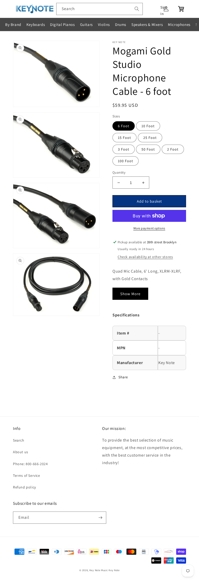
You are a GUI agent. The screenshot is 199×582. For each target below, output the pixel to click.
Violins (104, 24)
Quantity (118, 172)
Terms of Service (26, 475)
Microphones (179, 24)
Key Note (114, 570)
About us (20, 452)
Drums (120, 24)
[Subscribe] (100, 518)
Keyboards (35, 24)
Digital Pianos (62, 24)
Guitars (86, 24)
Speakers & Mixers (147, 24)
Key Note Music (98, 570)
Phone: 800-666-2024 (30, 464)
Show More (130, 293)
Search (18, 440)
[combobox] (99, 9)
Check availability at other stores (145, 256)
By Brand (13, 24)
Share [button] (123, 377)
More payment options (149, 228)
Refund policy (24, 487)
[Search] (137, 9)
